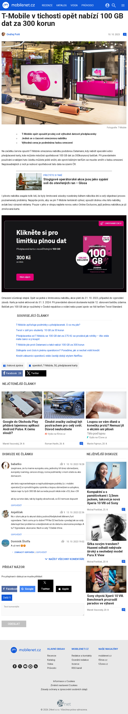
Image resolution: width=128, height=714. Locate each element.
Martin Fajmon (94, 443)
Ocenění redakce (80, 660)
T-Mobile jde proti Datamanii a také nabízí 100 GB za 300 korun (50, 344)
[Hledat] (113, 5)
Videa (74, 5)
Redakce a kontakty (82, 655)
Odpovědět (16, 505)
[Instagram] (30, 667)
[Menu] (123, 5)
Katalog (61, 5)
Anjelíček (17, 512)
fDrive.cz (102, 660)
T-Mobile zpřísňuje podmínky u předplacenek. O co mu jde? (48, 324)
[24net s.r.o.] (64, 705)
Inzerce (75, 664)
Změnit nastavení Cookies (64, 685)
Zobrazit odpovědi (24, 552)
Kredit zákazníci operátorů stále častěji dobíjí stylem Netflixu (49, 355)
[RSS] (36, 667)
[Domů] (18, 5)
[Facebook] (15, 667)
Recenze (47, 5)
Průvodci (87, 5)
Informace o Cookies (64, 681)
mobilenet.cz (105, 655)
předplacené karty (68, 365)
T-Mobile (48, 365)
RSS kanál (77, 668)
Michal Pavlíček (94, 509)
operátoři (37, 365)
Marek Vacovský (11, 443)
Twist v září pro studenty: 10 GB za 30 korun (40, 330)
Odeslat (14, 623)
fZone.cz (103, 664)
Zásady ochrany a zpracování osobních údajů (64, 689)
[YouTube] (25, 667)
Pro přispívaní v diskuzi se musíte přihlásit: (22, 576)
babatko (16, 464)
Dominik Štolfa (20, 541)
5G (55, 365)
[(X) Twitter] (20, 667)
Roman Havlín (52, 443)
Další (7, 597)
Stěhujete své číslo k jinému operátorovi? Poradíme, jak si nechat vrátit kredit (57, 350)
